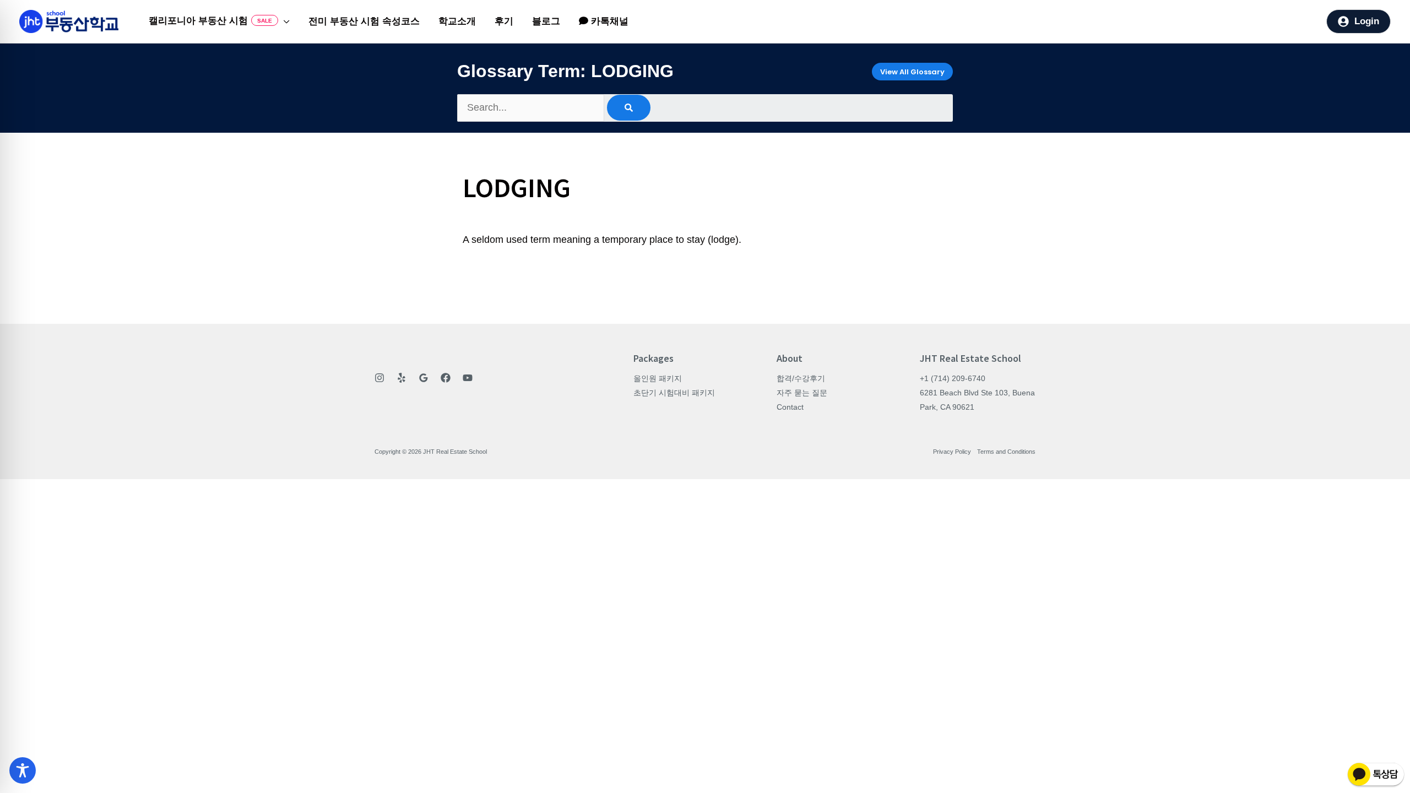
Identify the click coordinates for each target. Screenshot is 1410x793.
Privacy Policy (952, 451)
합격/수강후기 (801, 378)
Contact (790, 407)
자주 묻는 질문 (802, 392)
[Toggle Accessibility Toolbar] (22, 770)
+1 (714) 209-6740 (952, 378)
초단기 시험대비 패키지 (674, 392)
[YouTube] (468, 378)
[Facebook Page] (446, 378)
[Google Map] (424, 378)
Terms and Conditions (1006, 451)
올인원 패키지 (657, 378)
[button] (284, 21)
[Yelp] (401, 378)
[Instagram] (379, 378)
